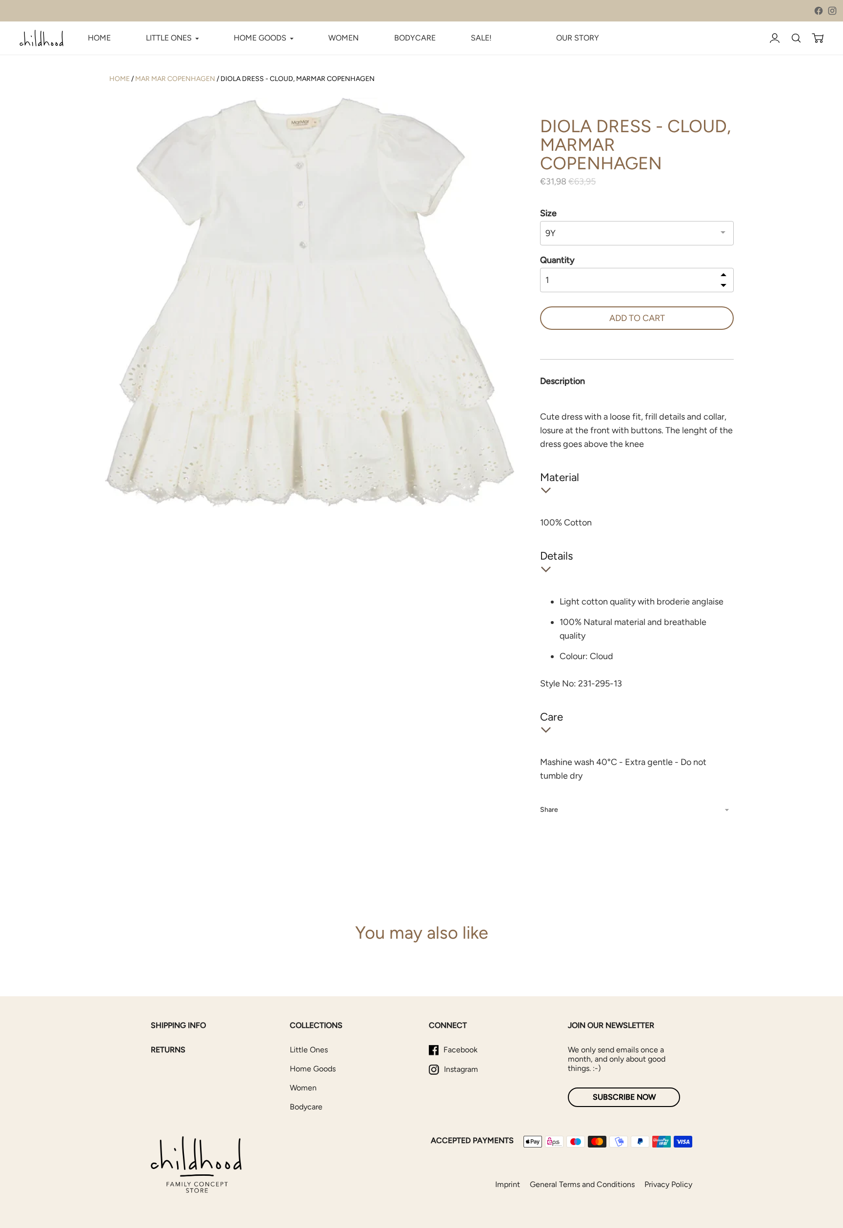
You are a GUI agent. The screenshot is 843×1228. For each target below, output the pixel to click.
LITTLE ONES (169, 37)
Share (549, 809)
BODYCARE (415, 37)
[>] (723, 284)
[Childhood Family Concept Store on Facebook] (818, 11)
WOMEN (343, 37)
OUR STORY (577, 37)
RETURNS (168, 1049)
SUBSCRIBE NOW (624, 1097)
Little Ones (309, 1049)
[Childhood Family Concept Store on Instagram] (832, 11)
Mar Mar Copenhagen (175, 79)
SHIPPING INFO (178, 1025)
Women (303, 1087)
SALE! (481, 37)
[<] (723, 275)
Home (119, 79)
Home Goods (313, 1068)
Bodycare (306, 1106)
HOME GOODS (260, 37)
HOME (99, 37)
